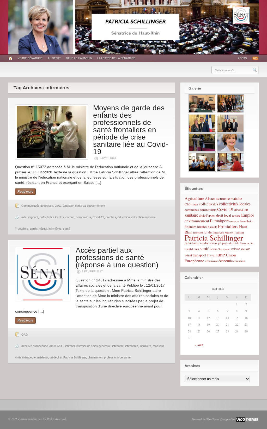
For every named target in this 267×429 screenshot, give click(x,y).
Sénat (188, 255)
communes (192, 209)
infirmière (118, 346)
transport (199, 255)
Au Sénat (54, 58)
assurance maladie (229, 198)
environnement (197, 220)
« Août (199, 345)
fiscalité (212, 227)
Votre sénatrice (30, 58)
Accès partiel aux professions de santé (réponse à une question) (117, 257)
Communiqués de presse (37, 205)
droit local (223, 215)
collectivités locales (52, 217)
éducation (124, 217)
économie (226, 260)
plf (219, 243)
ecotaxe (236, 215)
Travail (212, 255)
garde (33, 228)
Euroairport (219, 220)
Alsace (210, 198)
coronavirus (83, 217)
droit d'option (207, 215)
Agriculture (194, 198)
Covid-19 (98, 217)
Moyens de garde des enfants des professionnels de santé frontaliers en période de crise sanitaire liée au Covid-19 (130, 130)
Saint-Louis (192, 249)
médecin (42, 357)
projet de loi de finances (235, 243)
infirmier (70, 346)
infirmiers (145, 346)
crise (237, 209)
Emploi (247, 215)
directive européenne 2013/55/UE (42, 346)
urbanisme (211, 261)
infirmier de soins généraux (93, 346)
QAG (58, 205)
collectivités (208, 203)
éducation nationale (143, 217)
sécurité (245, 249)
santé (66, 228)
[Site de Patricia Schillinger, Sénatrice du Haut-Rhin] (133, 53)
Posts (242, 58)
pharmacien (95, 357)
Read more (25, 191)
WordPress (212, 419)
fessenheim (246, 221)
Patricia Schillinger (74, 357)
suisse (235, 248)
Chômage (191, 204)
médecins (56, 357)
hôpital (43, 228)
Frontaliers (21, 228)
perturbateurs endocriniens (201, 243)
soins (213, 249)
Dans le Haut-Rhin (79, 58)
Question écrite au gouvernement (84, 205)
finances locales (196, 226)
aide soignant (29, 217)
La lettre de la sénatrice (116, 58)
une (221, 254)
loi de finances (214, 232)
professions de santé (117, 357)
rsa (251, 243)
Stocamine (224, 249)
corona (69, 217)
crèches (111, 217)
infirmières (55, 228)
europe (234, 221)
